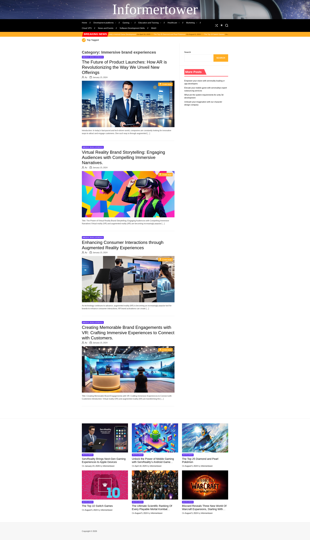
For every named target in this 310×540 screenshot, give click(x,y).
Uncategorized (87, 455)
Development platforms (103, 23)
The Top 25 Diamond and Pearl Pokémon (128, 34)
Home (84, 23)
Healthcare (172, 23)
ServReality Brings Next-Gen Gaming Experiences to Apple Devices (104, 460)
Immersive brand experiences (92, 57)
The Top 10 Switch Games (173, 34)
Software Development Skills (132, 28)
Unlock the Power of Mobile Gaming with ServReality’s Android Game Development (153, 462)
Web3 (153, 28)
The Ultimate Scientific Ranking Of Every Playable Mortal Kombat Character (152, 509)
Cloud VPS (87, 28)
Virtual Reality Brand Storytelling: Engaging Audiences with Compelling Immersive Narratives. (123, 157)
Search (187, 52)
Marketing (190, 23)
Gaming (126, 23)
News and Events (105, 28)
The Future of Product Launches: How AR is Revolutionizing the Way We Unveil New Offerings (124, 67)
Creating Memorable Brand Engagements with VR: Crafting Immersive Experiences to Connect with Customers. (128, 332)
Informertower (155, 9)
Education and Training (148, 23)
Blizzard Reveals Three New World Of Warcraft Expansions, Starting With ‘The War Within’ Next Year (204, 509)
